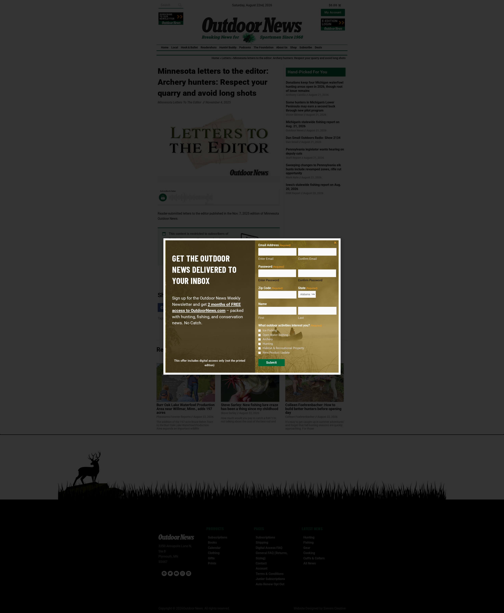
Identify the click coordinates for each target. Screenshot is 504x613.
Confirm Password (310, 280)
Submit (271, 362)
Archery (268, 339)
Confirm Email (307, 259)
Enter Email (265, 259)
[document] (252, 306)
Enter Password (268, 280)
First (261, 318)
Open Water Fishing (275, 335)
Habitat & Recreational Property (283, 348)
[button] (335, 242)
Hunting (268, 344)
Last (301, 318)
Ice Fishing (270, 330)
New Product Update (276, 352)
